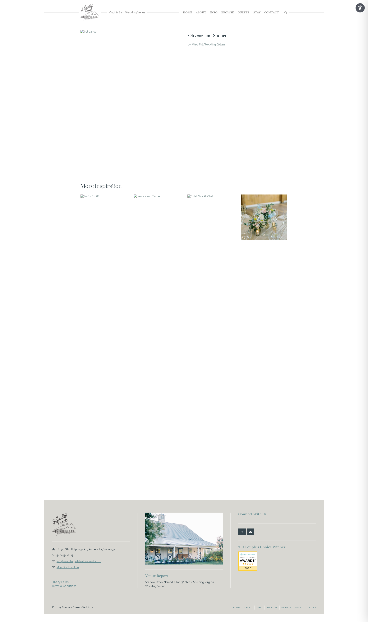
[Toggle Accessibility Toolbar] (360, 8)
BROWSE (227, 12)
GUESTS (243, 12)
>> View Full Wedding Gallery (207, 44)
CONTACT (271, 12)
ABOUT (201, 12)
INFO (214, 12)
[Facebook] (242, 531)
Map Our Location (68, 567)
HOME (187, 12)
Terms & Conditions (64, 586)
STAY (256, 12)
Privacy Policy (60, 581)
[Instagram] (250, 531)
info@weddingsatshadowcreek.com (79, 561)
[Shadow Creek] (89, 12)
